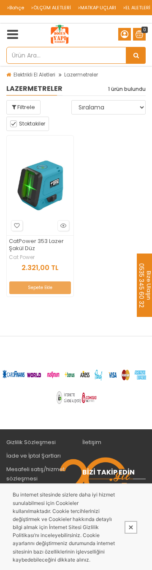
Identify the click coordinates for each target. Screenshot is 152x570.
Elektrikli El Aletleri (34, 74)
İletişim (91, 442)
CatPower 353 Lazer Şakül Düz (36, 245)
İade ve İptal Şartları (33, 456)
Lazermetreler (81, 74)
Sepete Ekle (40, 287)
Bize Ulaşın (148, 285)
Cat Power (22, 257)
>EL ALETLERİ (136, 7)
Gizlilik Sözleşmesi (31, 442)
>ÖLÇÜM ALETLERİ (51, 7)
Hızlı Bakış (63, 225)
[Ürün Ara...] (136, 55)
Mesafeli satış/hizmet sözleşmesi (35, 474)
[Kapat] (131, 527)
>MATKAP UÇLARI (97, 7)
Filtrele (25, 107)
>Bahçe (15, 7)
